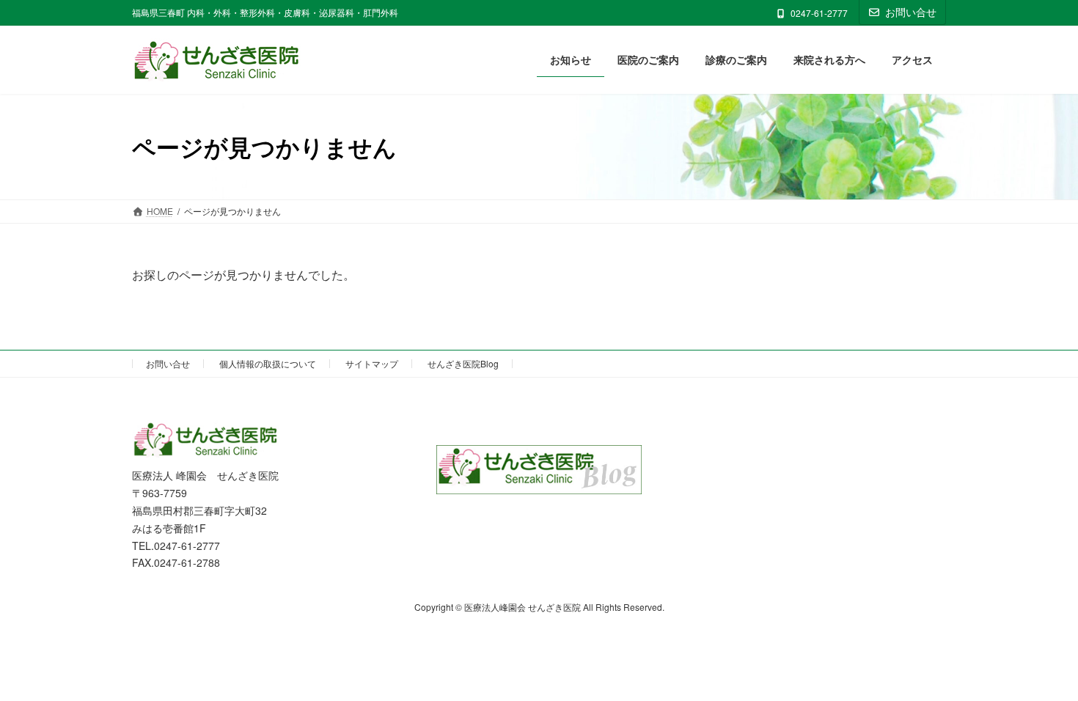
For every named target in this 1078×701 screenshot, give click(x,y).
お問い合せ (910, 11)
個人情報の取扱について (267, 363)
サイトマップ (371, 363)
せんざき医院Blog (463, 363)
